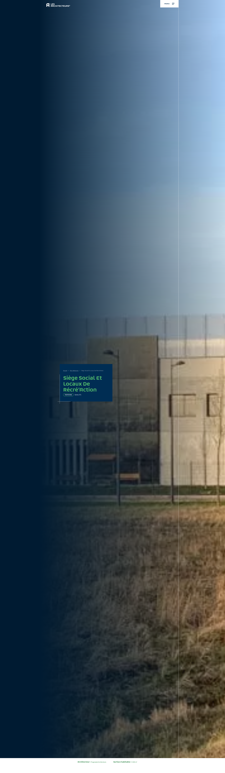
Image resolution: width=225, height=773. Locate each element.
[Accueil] (58, 3)
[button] (169, 3)
